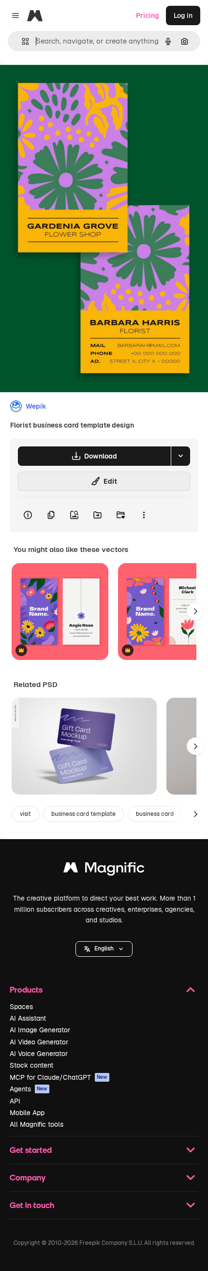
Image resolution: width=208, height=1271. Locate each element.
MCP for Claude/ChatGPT (58, 1077)
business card (155, 814)
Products (26, 989)
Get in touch (32, 1205)
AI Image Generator (40, 1030)
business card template (83, 814)
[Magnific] (104, 869)
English (104, 948)
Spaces (21, 1006)
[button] (104, 949)
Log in (183, 15)
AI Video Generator (39, 1042)
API (15, 1101)
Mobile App (27, 1112)
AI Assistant (28, 1018)
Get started (31, 1150)
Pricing (147, 15)
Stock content (31, 1065)
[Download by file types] (180, 456)
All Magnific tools (36, 1124)
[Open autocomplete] (21, 41)
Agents (28, 1089)
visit (25, 814)
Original (61, 83)
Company (27, 1177)
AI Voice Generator (39, 1053)
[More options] (143, 514)
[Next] (195, 611)
